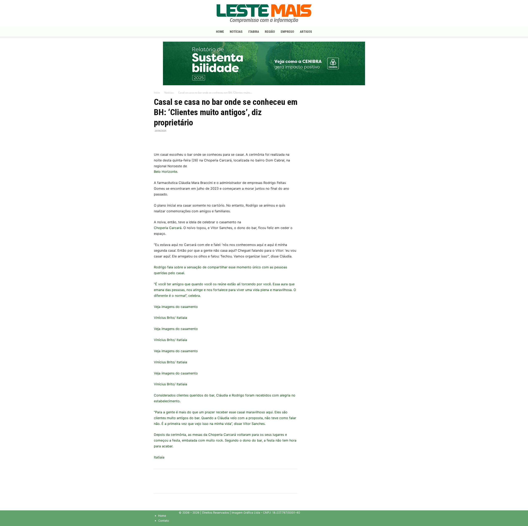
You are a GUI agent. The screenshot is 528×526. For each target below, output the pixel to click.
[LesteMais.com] (264, 13)
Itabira (253, 32)
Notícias (236, 32)
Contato (163, 520)
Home (220, 32)
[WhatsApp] (177, 140)
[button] (369, 32)
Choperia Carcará (168, 228)
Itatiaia (159, 457)
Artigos (306, 32)
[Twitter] (167, 140)
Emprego (287, 32)
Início (157, 92)
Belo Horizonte (165, 171)
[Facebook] (158, 140)
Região (270, 32)
